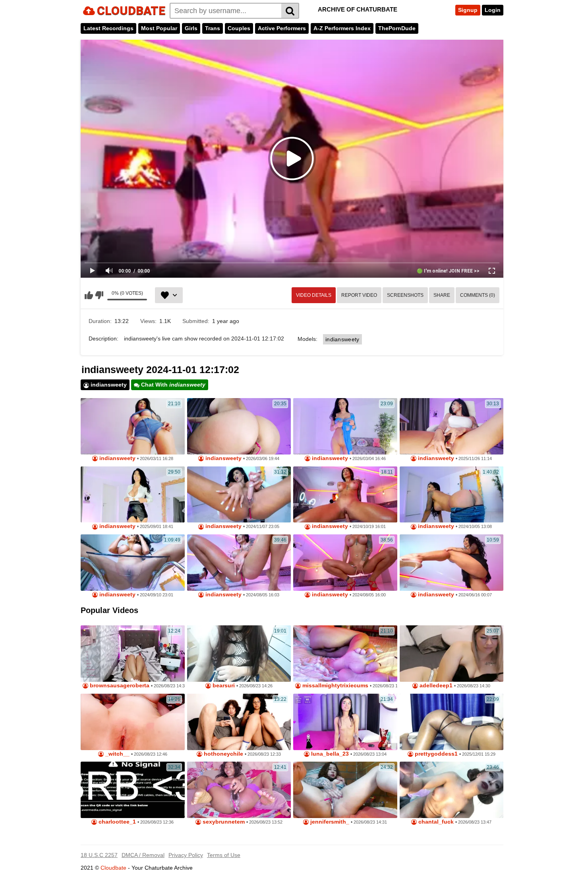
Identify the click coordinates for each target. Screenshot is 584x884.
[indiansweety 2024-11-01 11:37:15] (452, 562)
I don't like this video (99, 295)
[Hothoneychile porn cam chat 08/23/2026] (239, 722)
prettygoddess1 (435, 754)
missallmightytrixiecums (334, 686)
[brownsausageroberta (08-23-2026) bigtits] (133, 653)
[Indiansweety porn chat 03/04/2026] (345, 426)
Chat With (172, 384)
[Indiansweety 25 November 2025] (452, 426)
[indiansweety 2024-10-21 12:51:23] (452, 494)
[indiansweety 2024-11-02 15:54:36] (345, 494)
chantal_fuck (435, 822)
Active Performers (282, 28)
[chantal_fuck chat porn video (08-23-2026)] (452, 790)
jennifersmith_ (329, 822)
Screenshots (405, 295)
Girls (191, 28)
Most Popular (159, 28)
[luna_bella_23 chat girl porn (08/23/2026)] (345, 722)
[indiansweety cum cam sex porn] (239, 426)
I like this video (89, 295)
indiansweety (342, 339)
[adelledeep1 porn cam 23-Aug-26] (452, 653)
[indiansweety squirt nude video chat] (133, 426)
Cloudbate (113, 868)
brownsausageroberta (118, 686)
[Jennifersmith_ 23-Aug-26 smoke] (345, 790)
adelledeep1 (435, 686)
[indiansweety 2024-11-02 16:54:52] (345, 562)
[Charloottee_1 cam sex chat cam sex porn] (133, 790)
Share (441, 295)
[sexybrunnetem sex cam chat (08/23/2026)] (239, 790)
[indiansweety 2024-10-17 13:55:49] (239, 494)
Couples (239, 28)
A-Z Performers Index (342, 28)
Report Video (359, 295)
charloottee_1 (116, 822)
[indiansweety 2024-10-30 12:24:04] (133, 562)
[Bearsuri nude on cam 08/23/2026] (239, 653)
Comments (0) (477, 295)
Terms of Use (223, 855)
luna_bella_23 (329, 754)
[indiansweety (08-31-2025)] (133, 494)
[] (290, 11)
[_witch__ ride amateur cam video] (133, 722)
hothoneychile (222, 754)
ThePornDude (397, 28)
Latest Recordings (108, 28)
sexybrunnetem (223, 822)
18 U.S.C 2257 (99, 855)
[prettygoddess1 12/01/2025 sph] (452, 722)
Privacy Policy (185, 855)
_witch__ (117, 754)
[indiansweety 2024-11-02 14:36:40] (239, 562)
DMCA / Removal (143, 855)
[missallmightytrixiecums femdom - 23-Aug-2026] (345, 653)
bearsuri (223, 686)
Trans (212, 28)
